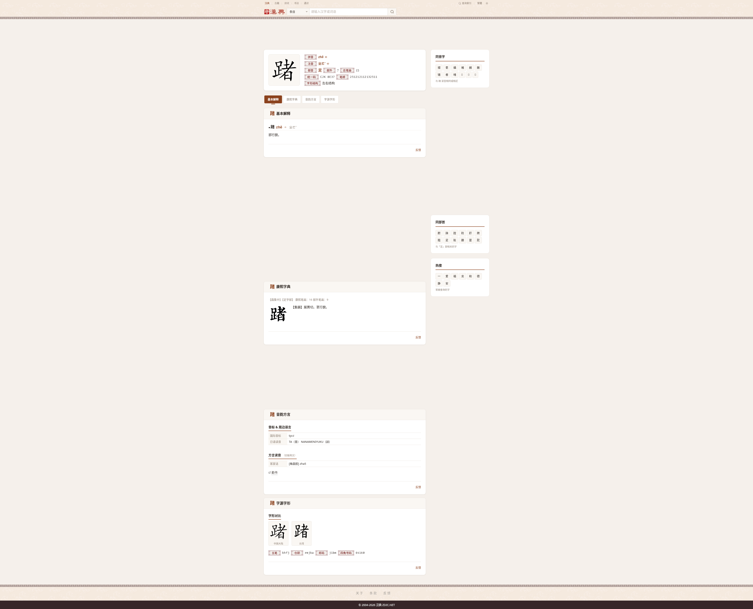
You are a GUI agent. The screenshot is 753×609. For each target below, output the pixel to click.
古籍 (277, 3)
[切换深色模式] (486, 3)
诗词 (286, 3)
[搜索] (392, 11)
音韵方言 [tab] (310, 99)
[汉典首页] (274, 12)
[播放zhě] (326, 57)
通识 (306, 3)
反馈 (418, 150)
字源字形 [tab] (329, 99)
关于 (360, 593)
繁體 (479, 3)
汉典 (267, 3)
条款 (373, 593)
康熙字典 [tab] (291, 99)
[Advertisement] (376, 31)
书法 (296, 3)
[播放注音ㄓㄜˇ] (328, 63)
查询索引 (466, 3)
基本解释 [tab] (273, 99)
